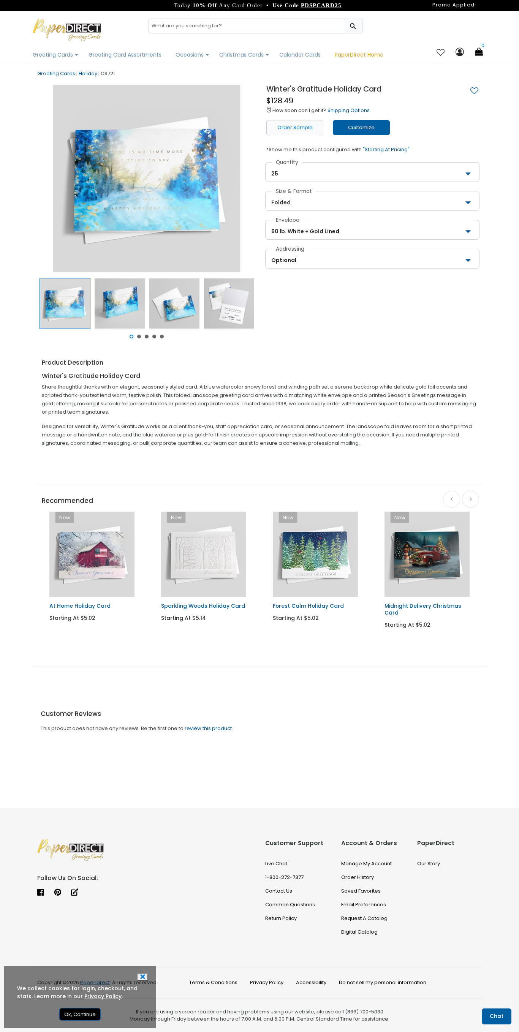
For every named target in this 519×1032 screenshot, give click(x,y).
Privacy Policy (103, 996)
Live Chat (276, 863)
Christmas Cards (242, 54)
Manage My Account (366, 863)
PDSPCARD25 (321, 5)
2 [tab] (139, 336)
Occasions (190, 54)
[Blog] (74, 892)
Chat (496, 1016)
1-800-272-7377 (284, 877)
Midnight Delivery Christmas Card (423, 609)
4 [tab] (154, 336)
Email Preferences (363, 904)
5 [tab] (162, 336)
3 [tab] (147, 336)
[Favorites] (441, 53)
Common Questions (290, 904)
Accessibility (311, 982)
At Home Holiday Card (80, 605)
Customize (361, 127)
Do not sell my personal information (382, 982)
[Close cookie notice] (142, 977)
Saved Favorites (361, 891)
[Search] (353, 26)
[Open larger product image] (147, 178)
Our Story (428, 863)
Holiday (88, 73)
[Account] (460, 53)
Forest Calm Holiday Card (308, 605)
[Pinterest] (58, 893)
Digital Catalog (359, 932)
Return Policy (281, 918)
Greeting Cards (53, 54)
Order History (357, 877)
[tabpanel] (65, 303)
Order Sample (295, 127)
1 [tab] (131, 336)
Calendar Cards (300, 54)
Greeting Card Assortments (125, 54)
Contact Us (278, 891)
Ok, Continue (80, 1014)
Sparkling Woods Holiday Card (203, 605)
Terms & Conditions (213, 982)
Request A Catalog (364, 918)
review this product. (209, 728)
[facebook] (40, 893)
